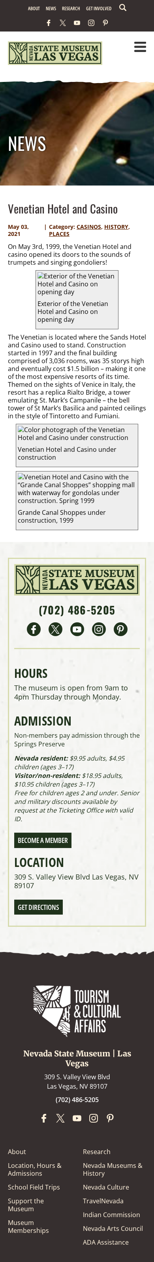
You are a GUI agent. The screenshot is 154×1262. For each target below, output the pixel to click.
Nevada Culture (106, 1187)
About (34, 8)
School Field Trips (34, 1187)
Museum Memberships (28, 1226)
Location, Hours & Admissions (35, 1169)
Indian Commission (111, 1214)
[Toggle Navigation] (140, 47)
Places (59, 234)
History (116, 226)
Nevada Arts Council (113, 1228)
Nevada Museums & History (113, 1169)
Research (71, 8)
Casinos (89, 226)
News (51, 8)
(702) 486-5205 (77, 609)
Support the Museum (26, 1205)
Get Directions (38, 907)
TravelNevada (103, 1201)
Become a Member (43, 840)
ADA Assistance (106, 1242)
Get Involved (98, 8)
